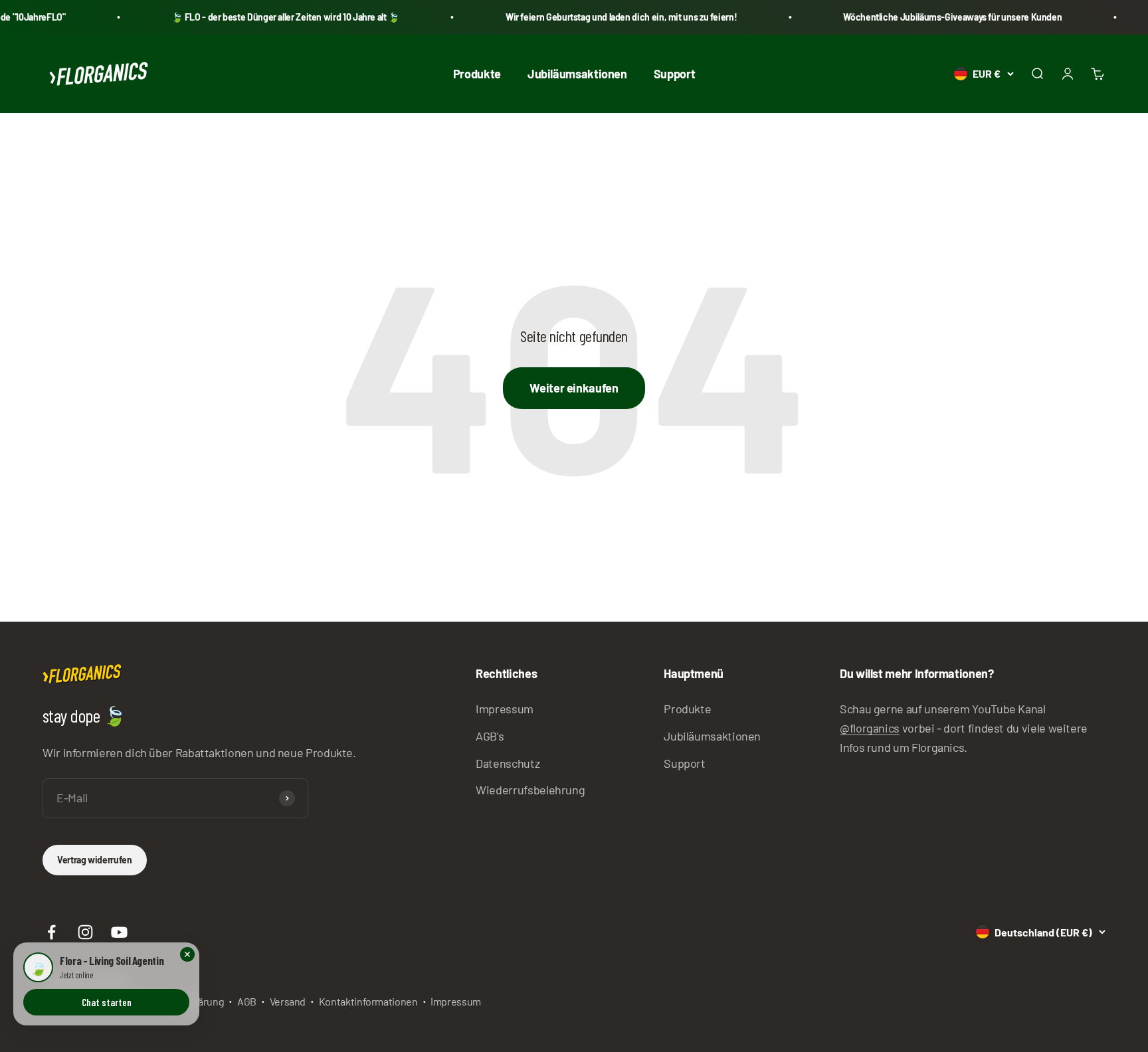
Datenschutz (507, 763)
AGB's (490, 736)
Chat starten (107, 1002)
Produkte (477, 73)
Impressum (504, 708)
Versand (288, 1001)
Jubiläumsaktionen (577, 73)
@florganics (870, 728)
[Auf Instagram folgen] (85, 932)
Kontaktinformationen (368, 1001)
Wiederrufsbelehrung (530, 789)
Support (674, 73)
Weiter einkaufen (573, 388)
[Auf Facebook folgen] (51, 932)
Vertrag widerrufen (94, 859)
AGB (246, 1001)
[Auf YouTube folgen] (119, 932)
